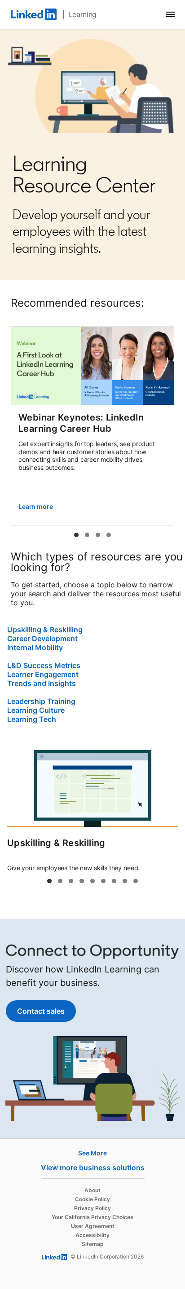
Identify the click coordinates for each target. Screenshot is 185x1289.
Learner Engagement (43, 674)
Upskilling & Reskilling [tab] (49, 881)
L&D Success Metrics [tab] (81, 881)
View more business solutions (93, 1167)
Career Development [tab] (60, 881)
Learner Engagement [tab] (92, 881)
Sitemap (93, 1244)
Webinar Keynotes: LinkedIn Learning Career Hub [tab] (76, 535)
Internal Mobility (35, 647)
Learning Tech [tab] (135, 881)
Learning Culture (36, 710)
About (92, 1190)
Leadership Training (41, 701)
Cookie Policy (92, 1199)
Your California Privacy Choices (92, 1217)
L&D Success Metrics (43, 665)
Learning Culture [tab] (125, 881)
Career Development (42, 638)
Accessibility (92, 1235)
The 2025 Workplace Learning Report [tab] (87, 535)
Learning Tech (31, 719)
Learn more (35, 506)
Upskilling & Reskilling (45, 629)
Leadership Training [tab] (114, 881)
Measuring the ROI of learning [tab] (98, 535)
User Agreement (93, 1226)
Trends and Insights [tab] (103, 881)
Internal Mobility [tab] (71, 881)
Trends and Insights (41, 683)
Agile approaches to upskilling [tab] (108, 535)
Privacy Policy (92, 1208)
